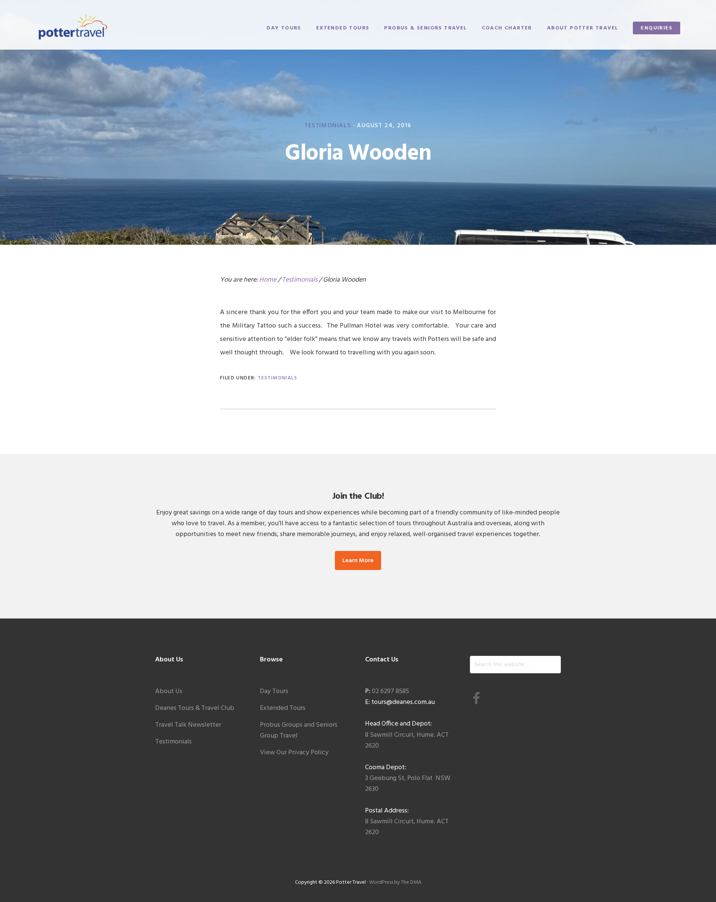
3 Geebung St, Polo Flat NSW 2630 (407, 784)
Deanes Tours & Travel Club (194, 708)
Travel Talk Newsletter (188, 725)
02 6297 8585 (390, 691)
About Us (168, 691)
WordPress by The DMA (395, 882)
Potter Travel (73, 27)
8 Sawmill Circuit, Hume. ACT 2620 (407, 740)
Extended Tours (282, 708)
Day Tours (274, 691)
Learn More (358, 561)
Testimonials (327, 126)
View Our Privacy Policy (294, 752)
